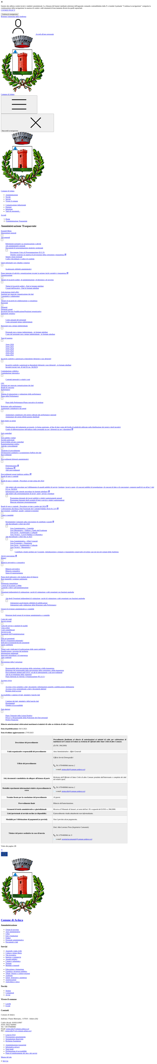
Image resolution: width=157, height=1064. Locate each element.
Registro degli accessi (13, 691)
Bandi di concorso (7, 387)
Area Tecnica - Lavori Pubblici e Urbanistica (26, 535)
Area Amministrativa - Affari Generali (24, 541)
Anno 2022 (10, 353)
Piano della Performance (10, 396)
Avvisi (8, 995)
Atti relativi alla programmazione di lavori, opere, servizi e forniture (30, 494)
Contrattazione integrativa (10, 373)
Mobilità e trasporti (12, 965)
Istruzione (9, 209)
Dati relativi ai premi (8, 421)
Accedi (3, 215)
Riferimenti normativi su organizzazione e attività (23, 244)
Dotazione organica (8, 314)
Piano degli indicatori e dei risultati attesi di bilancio (19, 577)
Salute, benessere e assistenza (16, 978)
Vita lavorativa (11, 955)
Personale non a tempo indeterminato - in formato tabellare (27, 332)
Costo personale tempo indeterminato (19, 322)
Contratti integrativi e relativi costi (18, 379)
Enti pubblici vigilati (8, 438)
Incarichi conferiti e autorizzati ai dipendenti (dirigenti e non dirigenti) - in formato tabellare (38, 365)
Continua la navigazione (10, 14)
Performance (5, 390)
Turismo (8, 963)
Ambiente (9, 976)
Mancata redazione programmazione (23, 502)
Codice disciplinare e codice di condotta (20, 259)
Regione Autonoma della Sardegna (13, 16)
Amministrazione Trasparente (16, 221)
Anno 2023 (10, 351)
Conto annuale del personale (16, 320)
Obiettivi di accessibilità (14, 705)
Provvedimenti (6, 455)
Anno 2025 (10, 347)
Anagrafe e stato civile (14, 951)
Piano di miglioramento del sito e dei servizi (21, 1053)
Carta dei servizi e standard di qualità (14, 626)
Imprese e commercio (13, 957)
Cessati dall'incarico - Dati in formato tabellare (22, 288)
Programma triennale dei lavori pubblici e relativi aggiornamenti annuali (36, 498)
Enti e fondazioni (12, 936)
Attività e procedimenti (9, 446)
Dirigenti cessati (7, 309)
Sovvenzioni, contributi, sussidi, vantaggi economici (20, 511)
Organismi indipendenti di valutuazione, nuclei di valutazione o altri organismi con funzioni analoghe (37, 592)
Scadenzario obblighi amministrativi (18, 269)
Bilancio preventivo (13, 569)
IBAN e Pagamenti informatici (12, 641)
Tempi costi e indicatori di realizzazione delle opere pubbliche (23, 649)
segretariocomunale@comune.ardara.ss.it (77, 839)
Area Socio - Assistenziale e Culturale (23, 532)
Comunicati (10, 993)
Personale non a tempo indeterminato (14, 326)
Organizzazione (6, 275)
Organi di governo (12, 930)
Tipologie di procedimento (10, 451)
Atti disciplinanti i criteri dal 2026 (18, 524)
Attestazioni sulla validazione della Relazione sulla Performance (33, 605)
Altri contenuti (6, 657)
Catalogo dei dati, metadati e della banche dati (22, 701)
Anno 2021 (10, 355)
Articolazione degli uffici (10, 292)
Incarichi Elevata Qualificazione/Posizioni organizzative (21, 311)
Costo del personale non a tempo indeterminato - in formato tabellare (30, 334)
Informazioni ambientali (9, 653)
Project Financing (12, 720)
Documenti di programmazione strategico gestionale (24, 248)
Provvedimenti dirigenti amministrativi (15, 459)
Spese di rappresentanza (14, 573)
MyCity (5, 1061)
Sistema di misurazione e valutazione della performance (21, 394)
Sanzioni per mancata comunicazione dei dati (17, 294)
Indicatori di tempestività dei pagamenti (15, 643)
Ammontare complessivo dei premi (13, 408)
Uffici (8, 934)
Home (8, 219)
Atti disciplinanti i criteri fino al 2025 (19, 537)
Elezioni (8, 207)
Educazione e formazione (15, 969)
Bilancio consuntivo (13, 571)
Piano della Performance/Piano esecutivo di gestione (24, 402)
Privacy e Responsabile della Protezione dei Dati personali (27, 718)
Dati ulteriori (5, 709)
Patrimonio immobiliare (9, 583)
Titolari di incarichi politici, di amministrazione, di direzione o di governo (27, 280)
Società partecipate (7, 440)
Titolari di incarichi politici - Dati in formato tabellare (25, 286)
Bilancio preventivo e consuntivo (13, 563)
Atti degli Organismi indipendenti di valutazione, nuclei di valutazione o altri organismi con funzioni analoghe (45, 598)
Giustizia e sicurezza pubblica (16, 971)
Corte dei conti (6, 619)
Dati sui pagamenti (7, 638)
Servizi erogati (6, 621)
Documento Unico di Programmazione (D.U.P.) (27, 252)
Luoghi (8, 1004)
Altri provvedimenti (13, 470)
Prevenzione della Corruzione (11, 662)
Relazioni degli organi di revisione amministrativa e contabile (28, 615)
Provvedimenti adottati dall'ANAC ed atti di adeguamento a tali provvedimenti (34, 672)
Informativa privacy (13, 1047)
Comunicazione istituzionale (16, 205)
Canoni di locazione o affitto (11, 586)
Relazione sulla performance (11, 406)
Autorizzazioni (11, 980)
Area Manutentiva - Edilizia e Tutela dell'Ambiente (28, 530)
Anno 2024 (10, 349)
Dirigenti (4, 307)
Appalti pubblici (11, 959)
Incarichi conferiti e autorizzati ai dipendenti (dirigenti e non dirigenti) (26, 359)
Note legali (9, 1049)
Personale (4, 303)
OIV (2, 383)
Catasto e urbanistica (13, 961)
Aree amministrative (13, 932)
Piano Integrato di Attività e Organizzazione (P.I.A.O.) (25, 677)
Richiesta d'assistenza (13, 1041)
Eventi (8, 1006)
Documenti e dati (12, 942)
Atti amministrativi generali (15, 246)
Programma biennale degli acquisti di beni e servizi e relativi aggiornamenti (37, 500)
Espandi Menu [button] (6, 231)
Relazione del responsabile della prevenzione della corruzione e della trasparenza (35, 670)
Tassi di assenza (6, 338)
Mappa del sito (6, 1057)
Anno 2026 (10, 344)
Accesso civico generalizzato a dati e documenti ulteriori (26, 689)
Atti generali (5, 237)
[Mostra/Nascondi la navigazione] (19, 104)
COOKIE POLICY (8, 10)
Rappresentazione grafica (10, 444)
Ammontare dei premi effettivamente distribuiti (22, 417)
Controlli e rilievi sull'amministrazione (14, 588)
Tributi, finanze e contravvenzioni (18, 973)
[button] (12, 195)
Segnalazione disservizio (14, 1039)
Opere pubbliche (7, 645)
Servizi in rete (6, 632)
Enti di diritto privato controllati (12, 442)
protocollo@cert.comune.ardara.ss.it (18, 1031)
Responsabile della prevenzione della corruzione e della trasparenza (30, 668)
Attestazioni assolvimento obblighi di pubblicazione (28, 603)
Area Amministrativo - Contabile (22, 528)
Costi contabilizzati (8, 630)
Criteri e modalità (7, 515)
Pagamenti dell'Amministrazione (12, 634)
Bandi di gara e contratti (9, 476)
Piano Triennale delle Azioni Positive (19, 716)
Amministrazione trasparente (16, 1045)
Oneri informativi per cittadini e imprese (15, 263)
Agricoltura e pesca (13, 982)
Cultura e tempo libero (14, 953)
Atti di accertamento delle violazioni (19, 675)
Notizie (8, 991)
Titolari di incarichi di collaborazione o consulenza (19, 301)
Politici (8, 938)
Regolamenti (10, 703)
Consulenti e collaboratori (10, 296)
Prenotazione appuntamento (16, 1037)
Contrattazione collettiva (10, 371)
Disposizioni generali (8, 233)
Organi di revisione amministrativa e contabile (17, 609)
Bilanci (3, 558)
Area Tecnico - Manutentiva (20, 547)
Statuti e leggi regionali (14, 257)
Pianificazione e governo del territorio (14, 651)
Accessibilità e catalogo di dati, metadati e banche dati (20, 695)
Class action (5, 628)
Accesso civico (6, 680)
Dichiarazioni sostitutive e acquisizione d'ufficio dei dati (21, 453)
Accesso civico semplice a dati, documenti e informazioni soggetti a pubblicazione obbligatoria (40, 687)
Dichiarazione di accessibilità (16, 1051)
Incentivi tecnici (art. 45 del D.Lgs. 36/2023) (22, 367)
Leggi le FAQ (11, 1035)
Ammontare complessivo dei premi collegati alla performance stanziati (31, 415)
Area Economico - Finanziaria (21, 543)
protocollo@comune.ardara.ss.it (73, 769)
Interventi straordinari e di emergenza (14, 655)
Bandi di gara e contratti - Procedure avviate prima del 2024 (22, 481)
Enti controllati (6, 433)
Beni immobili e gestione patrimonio (14, 579)
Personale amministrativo (15, 940)
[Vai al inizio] (2, 850)
